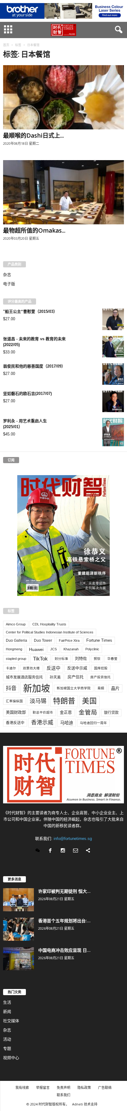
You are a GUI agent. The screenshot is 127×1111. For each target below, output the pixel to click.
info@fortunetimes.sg (73, 838)
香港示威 (42, 722)
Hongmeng (14, 649)
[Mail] (77, 851)
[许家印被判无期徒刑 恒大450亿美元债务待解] (18, 899)
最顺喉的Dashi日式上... (33, 136)
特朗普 (64, 701)
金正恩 (66, 712)
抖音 (11, 688)
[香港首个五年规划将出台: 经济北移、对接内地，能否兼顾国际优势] (18, 929)
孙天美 (55, 677)
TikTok (40, 659)
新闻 (7, 1011)
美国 (89, 701)
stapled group (16, 658)
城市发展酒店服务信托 (24, 677)
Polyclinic (92, 649)
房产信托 (76, 677)
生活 (7, 1002)
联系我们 (63, 1095)
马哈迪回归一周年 (93, 723)
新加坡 (36, 688)
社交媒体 (11, 1020)
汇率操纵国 (14, 701)
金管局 (88, 712)
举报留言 (43, 1087)
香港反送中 (15, 723)
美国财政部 (16, 712)
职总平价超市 (43, 712)
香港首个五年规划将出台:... (64, 921)
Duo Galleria (16, 640)
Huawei (36, 649)
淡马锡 (38, 701)
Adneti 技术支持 (84, 1104)
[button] (117, 30)
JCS (53, 649)
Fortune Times (99, 640)
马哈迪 (66, 722)
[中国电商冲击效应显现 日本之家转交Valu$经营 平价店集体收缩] (18, 958)
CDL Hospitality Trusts (49, 624)
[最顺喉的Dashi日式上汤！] (63, 97)
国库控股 (101, 668)
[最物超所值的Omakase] (63, 192)
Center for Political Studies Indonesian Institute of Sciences (49, 632)
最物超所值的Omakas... (34, 230)
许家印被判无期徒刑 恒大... (64, 891)
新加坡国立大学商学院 (74, 688)
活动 (7, 1039)
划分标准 (61, 658)
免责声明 (63, 1087)
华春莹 (112, 658)
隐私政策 (84, 1087)
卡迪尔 (11, 668)
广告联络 (105, 1087)
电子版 (9, 284)
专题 (7, 1048)
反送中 (53, 668)
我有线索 (22, 1087)
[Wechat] (39, 851)
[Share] (89, 851)
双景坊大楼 (31, 668)
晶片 (115, 688)
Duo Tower (43, 640)
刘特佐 (81, 658)
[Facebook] (51, 851)
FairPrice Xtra (69, 640)
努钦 (97, 658)
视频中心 (11, 1057)
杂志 (7, 274)
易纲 (100, 688)
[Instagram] (64, 851)
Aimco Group (16, 624)
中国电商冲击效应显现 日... (64, 950)
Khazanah (71, 649)
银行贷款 (111, 713)
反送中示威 (77, 668)
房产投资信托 (100, 677)
